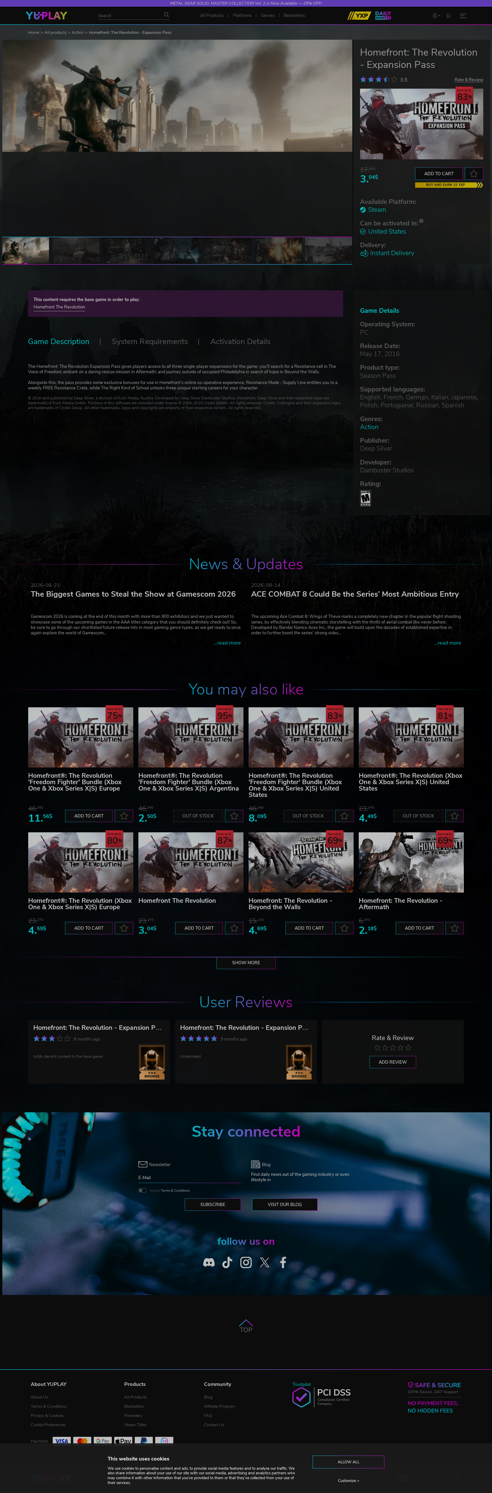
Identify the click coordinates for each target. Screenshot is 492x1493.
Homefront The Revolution (59, 307)
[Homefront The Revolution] (190, 862)
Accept (170, 1190)
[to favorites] (474, 174)
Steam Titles (135, 1424)
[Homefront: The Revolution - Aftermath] (411, 862)
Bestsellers (134, 1406)
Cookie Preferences (48, 1424)
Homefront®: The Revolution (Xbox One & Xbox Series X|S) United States (410, 782)
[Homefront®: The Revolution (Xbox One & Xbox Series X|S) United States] (411, 737)
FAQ (208, 1415)
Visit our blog (285, 1205)
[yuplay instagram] (246, 1262)
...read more (227, 643)
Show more (246, 963)
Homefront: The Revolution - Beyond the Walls (290, 903)
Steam (377, 209)
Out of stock (198, 816)
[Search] (166, 14)
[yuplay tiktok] (227, 1262)
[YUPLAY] (46, 15)
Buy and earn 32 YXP (445, 185)
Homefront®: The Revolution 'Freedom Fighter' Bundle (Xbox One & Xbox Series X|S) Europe (74, 782)
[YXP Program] (359, 16)
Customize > (348, 1480)
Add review (393, 1062)
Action (78, 32)
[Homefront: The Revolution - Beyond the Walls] (301, 862)
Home (33, 32)
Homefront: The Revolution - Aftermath (401, 903)
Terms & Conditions (175, 1190)
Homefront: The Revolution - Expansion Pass (99, 1027)
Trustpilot (301, 1384)
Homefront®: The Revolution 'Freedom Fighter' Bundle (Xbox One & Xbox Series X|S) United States (295, 785)
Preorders (133, 1415)
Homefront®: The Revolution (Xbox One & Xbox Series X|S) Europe (80, 903)
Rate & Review (469, 79)
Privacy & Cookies (47, 1415)
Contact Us (214, 1424)
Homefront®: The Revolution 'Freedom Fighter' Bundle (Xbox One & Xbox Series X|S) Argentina (188, 782)
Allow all (349, 1462)
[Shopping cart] (448, 15)
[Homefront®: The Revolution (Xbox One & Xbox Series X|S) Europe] (80, 862)
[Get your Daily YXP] (383, 16)
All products (55, 32)
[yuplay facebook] (283, 1262)
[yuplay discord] (209, 1262)
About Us (39, 1397)
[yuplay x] (264, 1262)
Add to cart (439, 174)
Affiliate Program (219, 1406)
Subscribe (212, 1205)
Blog (208, 1397)
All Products (135, 1397)
